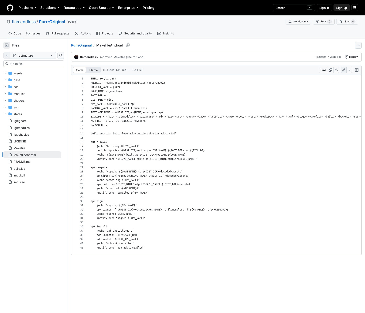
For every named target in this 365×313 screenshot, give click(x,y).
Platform (26, 7)
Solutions (48, 7)
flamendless (24, 21)
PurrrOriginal (52, 21)
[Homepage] (10, 7)
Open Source (99, 7)
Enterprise (126, 7)
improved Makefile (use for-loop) (121, 57)
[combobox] (35, 64)
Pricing (148, 7)
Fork (325, 21)
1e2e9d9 (321, 56)
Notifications (300, 21)
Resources (72, 7)
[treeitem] (32, 154)
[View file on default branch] (6, 55)
